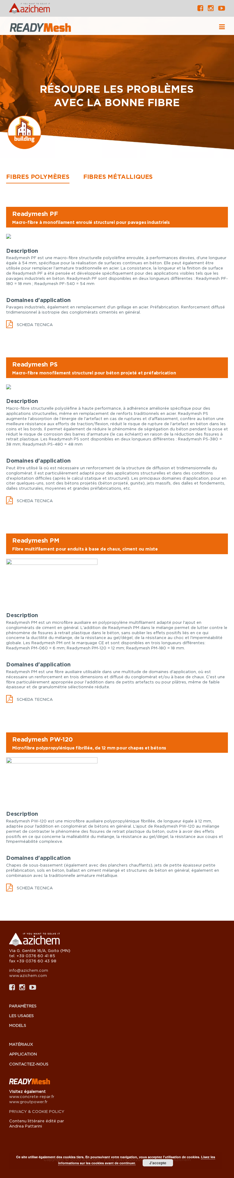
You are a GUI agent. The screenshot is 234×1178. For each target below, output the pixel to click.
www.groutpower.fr (28, 1102)
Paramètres (23, 1006)
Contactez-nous (28, 1064)
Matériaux (21, 1044)
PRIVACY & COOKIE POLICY (36, 1111)
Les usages (21, 1015)
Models (17, 1025)
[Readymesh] (55, 28)
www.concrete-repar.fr (31, 1096)
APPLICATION (23, 1054)
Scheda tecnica (35, 324)
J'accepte (157, 1163)
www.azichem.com (28, 975)
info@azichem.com (28, 970)
